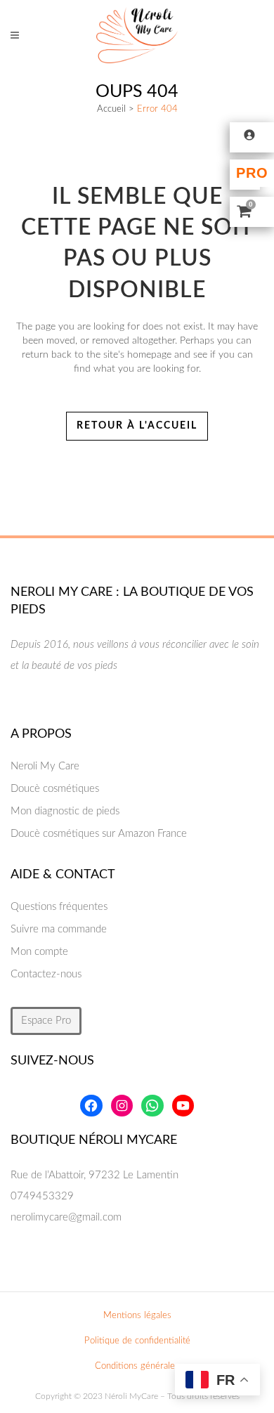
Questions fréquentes (59, 906)
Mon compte (39, 951)
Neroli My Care (45, 766)
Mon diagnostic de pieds (65, 811)
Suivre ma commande (59, 929)
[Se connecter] (252, 134)
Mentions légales (137, 1315)
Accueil (111, 109)
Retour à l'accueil (137, 426)
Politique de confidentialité (137, 1341)
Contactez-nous (46, 974)
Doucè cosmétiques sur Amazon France (99, 833)
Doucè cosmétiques (55, 788)
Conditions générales (137, 1366)
